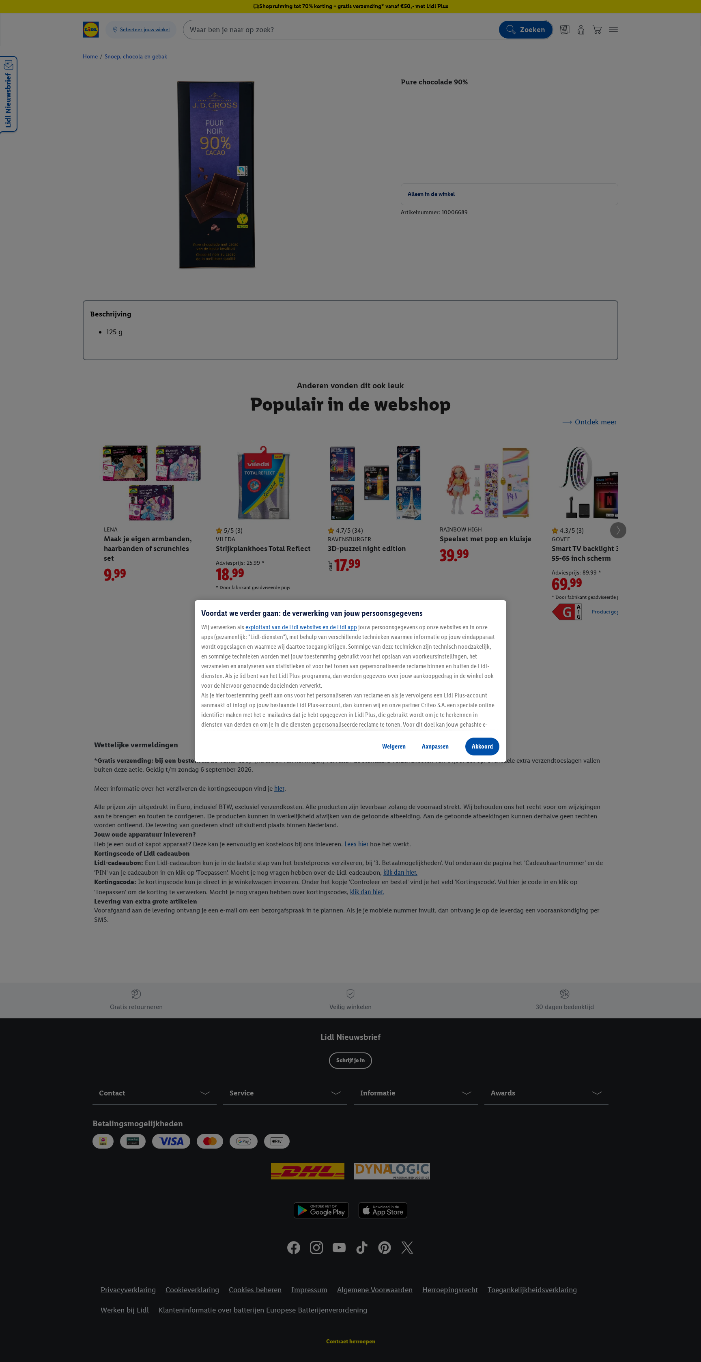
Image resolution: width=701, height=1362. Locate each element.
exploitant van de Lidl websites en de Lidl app (301, 627)
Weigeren (394, 746)
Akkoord (482, 746)
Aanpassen (435, 746)
